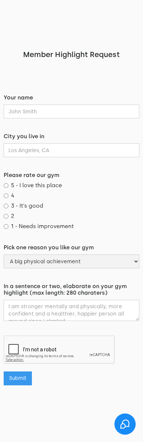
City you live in (24, 136)
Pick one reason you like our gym (49, 247)
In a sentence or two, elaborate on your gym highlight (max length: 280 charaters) (65, 289)
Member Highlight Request (71, 54)
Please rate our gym (31, 175)
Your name (18, 97)
